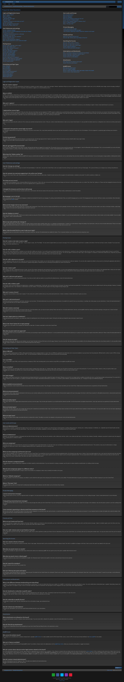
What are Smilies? (6, 68)
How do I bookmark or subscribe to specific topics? (73, 54)
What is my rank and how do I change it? (11, 39)
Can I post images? (7, 70)
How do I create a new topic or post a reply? (12, 45)
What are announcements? (8, 72)
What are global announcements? (10, 71)
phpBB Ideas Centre (59, 644)
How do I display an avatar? (8, 37)
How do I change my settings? (9, 30)
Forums (17, 1)
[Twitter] (62, 674)
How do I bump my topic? (8, 61)
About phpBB (92, 636)
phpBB (12, 199)
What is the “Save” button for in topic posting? (12, 58)
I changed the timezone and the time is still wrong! (13, 34)
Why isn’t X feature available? (69, 69)
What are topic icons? (7, 76)
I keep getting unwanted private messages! (72, 30)
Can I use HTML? (6, 67)
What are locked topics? (8, 75)
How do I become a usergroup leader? (71, 19)
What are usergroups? (67, 17)
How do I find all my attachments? (70, 63)
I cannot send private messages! (70, 28)
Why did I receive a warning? (9, 55)
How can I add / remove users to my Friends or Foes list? (75, 37)
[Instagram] (66, 674)
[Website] (53, 674)
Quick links (3, 2)
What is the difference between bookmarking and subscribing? (76, 52)
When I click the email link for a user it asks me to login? (15, 40)
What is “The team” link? (68, 23)
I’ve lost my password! (7, 22)
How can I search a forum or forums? (71, 42)
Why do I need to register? (8, 14)
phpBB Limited (38, 636)
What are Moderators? (67, 16)
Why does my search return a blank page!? (72, 45)
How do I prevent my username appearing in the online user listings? (17, 31)
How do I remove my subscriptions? (70, 56)
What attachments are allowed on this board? (72, 61)
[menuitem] (116, 2)
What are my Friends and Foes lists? (71, 36)
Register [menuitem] (121, 2)
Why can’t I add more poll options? (10, 50)
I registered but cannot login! (9, 18)
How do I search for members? (69, 46)
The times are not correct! (8, 32)
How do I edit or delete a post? (9, 46)
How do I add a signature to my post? (10, 48)
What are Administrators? (68, 14)
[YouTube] (70, 674)
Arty (59, 679)
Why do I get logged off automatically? (11, 23)
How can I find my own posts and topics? (71, 47)
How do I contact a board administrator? (71, 71)
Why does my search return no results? (71, 43)
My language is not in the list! (9, 35)
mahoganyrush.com (9, 1)
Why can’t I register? (7, 17)
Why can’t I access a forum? (9, 53)
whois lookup (89, 651)
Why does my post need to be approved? (11, 59)
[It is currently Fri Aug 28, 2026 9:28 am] (105, 6)
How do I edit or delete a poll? (9, 52)
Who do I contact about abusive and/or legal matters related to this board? (78, 70)
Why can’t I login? (6, 19)
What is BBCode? (6, 66)
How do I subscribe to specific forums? (71, 55)
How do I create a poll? (7, 49)
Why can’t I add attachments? (9, 54)
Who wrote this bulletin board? (69, 67)
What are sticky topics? (8, 73)
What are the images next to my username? (12, 36)
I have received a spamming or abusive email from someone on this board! (78, 31)
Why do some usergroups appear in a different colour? (74, 21)
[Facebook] (57, 674)
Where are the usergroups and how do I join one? (73, 18)
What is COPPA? (6, 16)
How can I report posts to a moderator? (11, 57)
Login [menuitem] (119, 2)
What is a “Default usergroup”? (69, 22)
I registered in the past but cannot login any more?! (13, 21)
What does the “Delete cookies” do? (10, 25)
